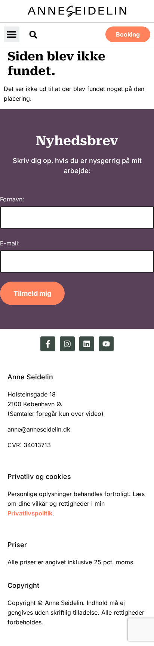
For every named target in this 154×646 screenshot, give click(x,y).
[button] (11, 34)
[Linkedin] (86, 343)
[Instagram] (67, 343)
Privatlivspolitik (29, 513)
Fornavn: (12, 199)
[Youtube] (106, 343)
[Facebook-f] (47, 343)
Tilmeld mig (32, 293)
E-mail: (10, 243)
